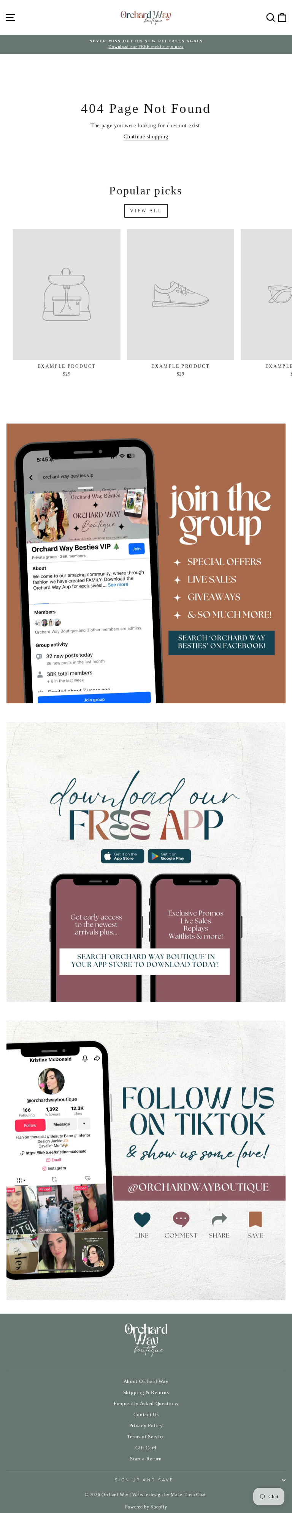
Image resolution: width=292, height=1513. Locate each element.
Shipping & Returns (146, 1392)
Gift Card (146, 1447)
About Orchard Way (146, 1381)
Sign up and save (144, 1480)
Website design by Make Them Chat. (169, 1494)
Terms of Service (146, 1436)
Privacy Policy (146, 1425)
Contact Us (146, 1414)
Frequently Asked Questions (146, 1403)
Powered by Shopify (146, 1507)
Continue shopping (146, 137)
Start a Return (146, 1459)
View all (146, 210)
